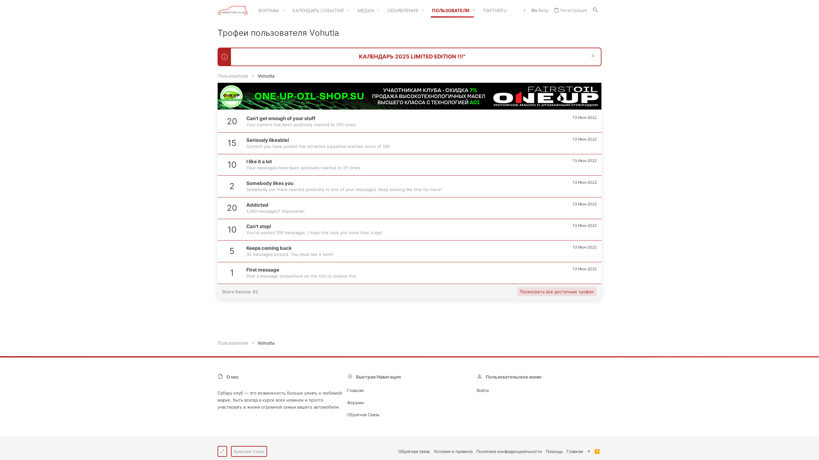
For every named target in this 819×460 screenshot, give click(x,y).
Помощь (554, 451)
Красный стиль (249, 451)
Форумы (355, 402)
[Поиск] (595, 10)
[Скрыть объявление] (592, 56)
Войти (483, 390)
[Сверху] (589, 451)
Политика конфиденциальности (509, 451)
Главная (355, 390)
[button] (283, 10)
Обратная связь (363, 414)
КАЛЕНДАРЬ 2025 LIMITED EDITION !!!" (412, 56)
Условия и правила (453, 451)
